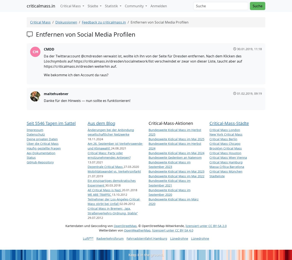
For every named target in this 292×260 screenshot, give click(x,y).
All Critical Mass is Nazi (105, 190)
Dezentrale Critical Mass (106, 167)
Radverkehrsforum (110, 238)
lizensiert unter (206, 226)
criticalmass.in (41, 6)
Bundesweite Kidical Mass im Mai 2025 (176, 139)
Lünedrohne (179, 238)
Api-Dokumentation (41, 153)
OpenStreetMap (125, 226)
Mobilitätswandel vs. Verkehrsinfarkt (114, 171)
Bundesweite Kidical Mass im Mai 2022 (176, 176)
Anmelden (158, 6)
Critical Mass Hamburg (226, 162)
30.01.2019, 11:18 (249, 49)
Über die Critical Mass (43, 144)
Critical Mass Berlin (223, 139)
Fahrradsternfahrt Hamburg (147, 238)
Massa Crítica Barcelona (226, 167)
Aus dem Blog (101, 123)
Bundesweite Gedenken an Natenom (175, 157)
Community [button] (135, 6)
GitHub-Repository (40, 162)
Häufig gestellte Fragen (44, 148)
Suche (258, 6)
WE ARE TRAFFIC (100, 195)
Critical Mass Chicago (224, 144)
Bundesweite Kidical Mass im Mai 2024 (176, 153)
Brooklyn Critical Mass (225, 148)
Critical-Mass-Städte (229, 123)
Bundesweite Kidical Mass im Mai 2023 (176, 171)
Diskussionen (66, 22)
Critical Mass (40, 22)
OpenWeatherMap (137, 230)
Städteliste (217, 176)
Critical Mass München (225, 171)
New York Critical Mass (225, 134)
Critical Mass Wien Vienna (228, 157)
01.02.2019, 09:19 (249, 93)
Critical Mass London (224, 130)
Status (31, 157)
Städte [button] (93, 6)
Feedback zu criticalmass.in (104, 22)
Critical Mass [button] (71, 6)
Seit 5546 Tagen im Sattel (51, 123)
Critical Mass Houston (225, 153)
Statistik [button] (112, 6)
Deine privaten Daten (42, 139)
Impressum (35, 130)
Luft (88, 238)
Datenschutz (36, 134)
